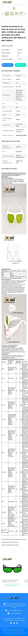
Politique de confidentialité (8, 629)
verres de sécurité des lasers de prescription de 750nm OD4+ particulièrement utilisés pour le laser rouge (11, 581)
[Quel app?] (10, 623)
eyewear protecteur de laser (10, 542)
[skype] (14, 623)
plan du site (19, 629)
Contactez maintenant (21, 65)
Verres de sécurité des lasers (10, 545)
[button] (4, 571)
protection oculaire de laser (18, 539)
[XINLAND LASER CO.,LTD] (7, 2)
